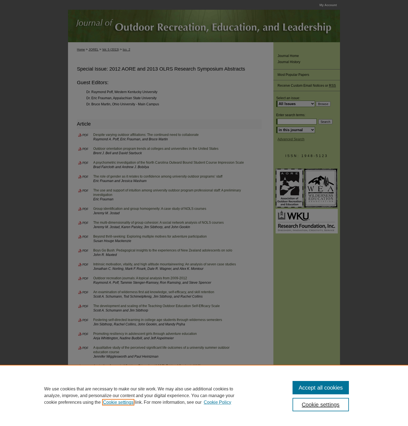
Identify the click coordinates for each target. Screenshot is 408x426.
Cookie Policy (217, 402)
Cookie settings (118, 402)
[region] (204, 395)
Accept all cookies (321, 388)
